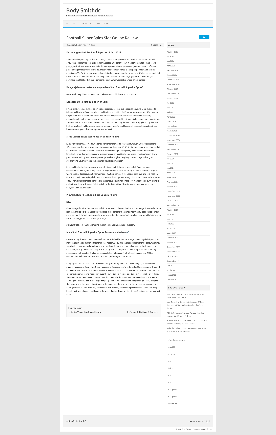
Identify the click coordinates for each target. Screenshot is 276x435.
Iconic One (180, 429)
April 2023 (171, 228)
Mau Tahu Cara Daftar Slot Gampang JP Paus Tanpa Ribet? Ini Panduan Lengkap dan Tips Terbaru (185, 305)
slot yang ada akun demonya (113, 291)
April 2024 (171, 173)
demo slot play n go (121, 274)
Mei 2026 (170, 61)
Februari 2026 (172, 70)
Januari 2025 (172, 131)
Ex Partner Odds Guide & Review (143, 312)
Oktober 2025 (172, 89)
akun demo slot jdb (133, 263)
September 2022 (174, 261)
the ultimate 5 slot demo (137, 291)
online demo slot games (131, 281)
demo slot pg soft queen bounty (97, 274)
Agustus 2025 (172, 98)
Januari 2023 (172, 242)
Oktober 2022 (172, 256)
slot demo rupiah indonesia (131, 288)
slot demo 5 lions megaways (140, 284)
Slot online (172, 404)
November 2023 (173, 196)
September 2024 (174, 149)
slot (169, 361)
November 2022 (173, 252)
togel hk (171, 354)
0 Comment (156, 45)
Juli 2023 (170, 214)
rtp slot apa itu (120, 284)
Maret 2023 (171, 233)
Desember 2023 (173, 191)
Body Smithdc (83, 10)
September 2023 (174, 205)
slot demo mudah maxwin (107, 288)
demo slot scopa (74, 277)
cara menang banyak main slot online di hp (142, 270)
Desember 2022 (173, 247)
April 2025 (171, 117)
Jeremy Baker (75, 45)
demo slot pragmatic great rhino (144, 274)
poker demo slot (83, 284)
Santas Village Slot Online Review (84, 312)
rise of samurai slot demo (102, 284)
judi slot (171, 368)
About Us (70, 24)
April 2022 (171, 270)
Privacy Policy (103, 24)
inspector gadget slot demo (107, 281)
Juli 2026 (170, 56)
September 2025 (174, 94)
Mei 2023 (170, 224)
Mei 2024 (170, 168)
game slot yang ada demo (83, 281)
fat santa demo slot (141, 277)
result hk (171, 347)
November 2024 (173, 140)
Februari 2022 (172, 280)
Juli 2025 (170, 103)
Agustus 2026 (172, 52)
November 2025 (173, 84)
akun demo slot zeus (110, 267)
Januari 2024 (172, 187)
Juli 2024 (170, 159)
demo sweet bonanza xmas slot (95, 277)
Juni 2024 (171, 163)
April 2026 (171, 66)
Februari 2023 (172, 238)
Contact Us (85, 24)
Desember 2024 (173, 135)
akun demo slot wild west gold (87, 267)
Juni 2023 (171, 219)
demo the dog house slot (120, 277)
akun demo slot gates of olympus (110, 263)
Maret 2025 (171, 122)
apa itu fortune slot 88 (129, 267)
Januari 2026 (172, 75)
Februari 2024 (172, 182)
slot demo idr (89, 288)
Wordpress (207, 429)
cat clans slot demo (75, 274)
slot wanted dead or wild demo (87, 291)
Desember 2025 (173, 80)
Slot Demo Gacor (82, 263)
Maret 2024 (171, 177)
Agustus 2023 (172, 210)
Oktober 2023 (172, 200)
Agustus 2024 (172, 154)
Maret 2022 (171, 275)
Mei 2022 (170, 266)
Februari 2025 (172, 126)
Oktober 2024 (172, 145)
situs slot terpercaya (176, 340)
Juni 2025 (171, 107)
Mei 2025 (170, 112)
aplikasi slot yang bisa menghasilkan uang (105, 270)
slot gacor (172, 390)
